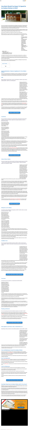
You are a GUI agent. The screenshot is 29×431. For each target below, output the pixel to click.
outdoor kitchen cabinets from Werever (13, 161)
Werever (20, 199)
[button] (0, 0)
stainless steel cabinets (7, 359)
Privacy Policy (8, 429)
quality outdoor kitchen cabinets (13, 147)
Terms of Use (11, 429)
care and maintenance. (10, 352)
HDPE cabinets (6, 363)
